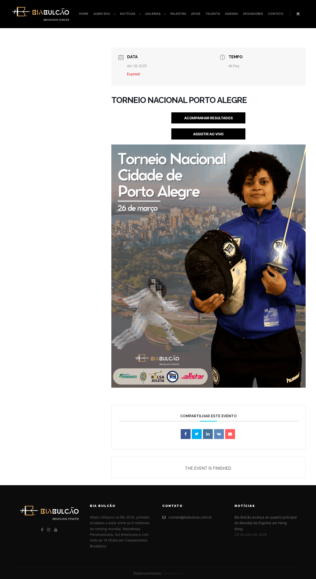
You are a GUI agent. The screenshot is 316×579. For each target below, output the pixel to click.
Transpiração (172, 573)
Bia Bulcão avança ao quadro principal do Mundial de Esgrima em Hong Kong (265, 523)
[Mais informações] (298, 14)
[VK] (219, 434)
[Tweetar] (197, 434)
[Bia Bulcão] (41, 14)
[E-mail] (230, 434)
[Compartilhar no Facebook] (186, 434)
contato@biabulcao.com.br (190, 517)
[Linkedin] (208, 434)
